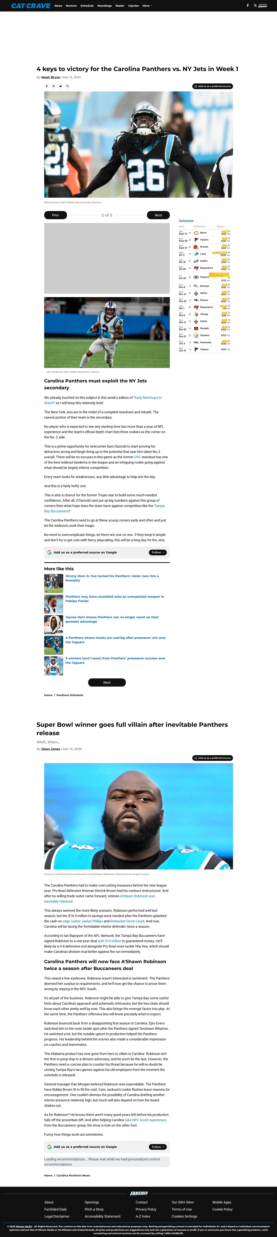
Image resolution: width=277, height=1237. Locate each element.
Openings (92, 1202)
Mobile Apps (221, 1202)
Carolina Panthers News (73, 1175)
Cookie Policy (222, 1209)
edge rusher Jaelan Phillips (82, 921)
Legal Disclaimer (56, 1216)
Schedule (87, 5)
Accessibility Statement (103, 1216)
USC (137, 457)
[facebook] (248, 5)
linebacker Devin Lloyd (127, 921)
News (58, 5)
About (48, 1202)
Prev (55, 215)
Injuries (133, 5)
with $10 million (109, 941)
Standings (104, 5)
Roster (120, 5)
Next (158, 215)
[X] (255, 5)
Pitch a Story (94, 1209)
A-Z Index (143, 1216)
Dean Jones (51, 749)
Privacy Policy (146, 1209)
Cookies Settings (184, 1216)
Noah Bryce (51, 77)
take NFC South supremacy (145, 1120)
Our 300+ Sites (183, 1202)
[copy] (67, 86)
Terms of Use (182, 1209)
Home (48, 695)
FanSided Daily (55, 1209)
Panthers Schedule (70, 695)
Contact (142, 1202)
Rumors (71, 5)
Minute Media (24, 1226)
